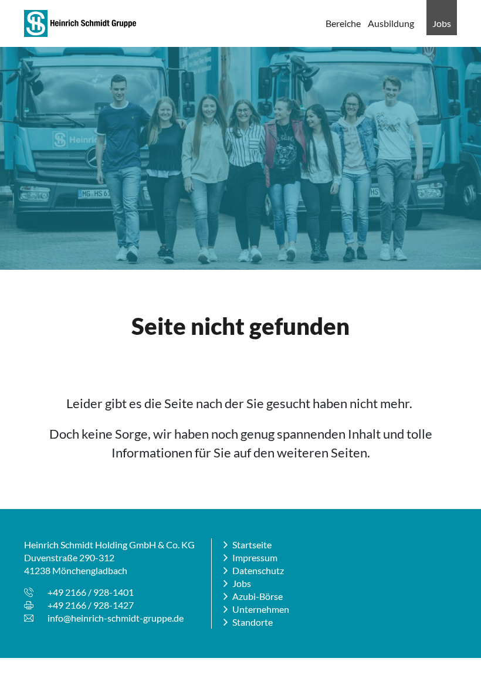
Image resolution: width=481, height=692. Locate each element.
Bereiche (343, 23)
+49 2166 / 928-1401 (91, 592)
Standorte (252, 621)
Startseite (252, 544)
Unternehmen (260, 609)
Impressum (254, 557)
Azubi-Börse (257, 596)
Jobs (441, 23)
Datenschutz (258, 570)
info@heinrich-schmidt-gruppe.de (116, 617)
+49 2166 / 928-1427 (91, 604)
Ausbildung (391, 23)
